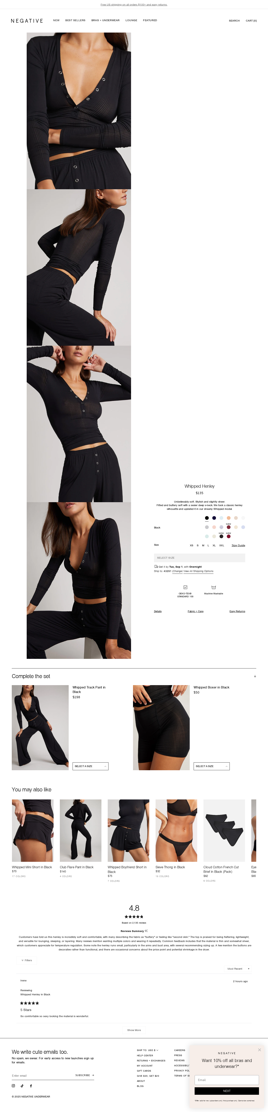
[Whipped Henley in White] (243, 518)
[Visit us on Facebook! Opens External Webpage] (31, 1085)
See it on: (118, 42)
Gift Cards (144, 1071)
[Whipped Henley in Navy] (214, 518)
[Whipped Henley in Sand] (236, 518)
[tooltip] (146, 931)
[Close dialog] (260, 1050)
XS (191, 545)
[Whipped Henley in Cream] (236, 527)
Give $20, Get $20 (148, 1076)
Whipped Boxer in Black (211, 687)
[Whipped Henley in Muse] (243, 527)
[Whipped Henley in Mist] (207, 536)
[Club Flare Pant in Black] (80, 830)
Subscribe (82, 1075)
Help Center (145, 1055)
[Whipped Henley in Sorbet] (229, 518)
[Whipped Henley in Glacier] (221, 518)
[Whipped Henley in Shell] (214, 527)
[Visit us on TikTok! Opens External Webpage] (22, 1085)
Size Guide (238, 545)
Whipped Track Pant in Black (89, 689)
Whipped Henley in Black (35, 994)
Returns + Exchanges (151, 1060)
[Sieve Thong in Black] (176, 830)
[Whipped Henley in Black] (207, 518)
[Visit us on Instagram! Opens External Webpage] (14, 1085)
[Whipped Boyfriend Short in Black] (128, 830)
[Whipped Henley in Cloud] (214, 536)
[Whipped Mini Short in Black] (33, 830)
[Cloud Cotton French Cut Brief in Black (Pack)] (224, 830)
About (141, 1081)
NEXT (227, 1091)
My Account (145, 1066)
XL (214, 545)
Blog (140, 1086)
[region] (134, 4)
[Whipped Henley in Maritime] (221, 527)
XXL (221, 545)
